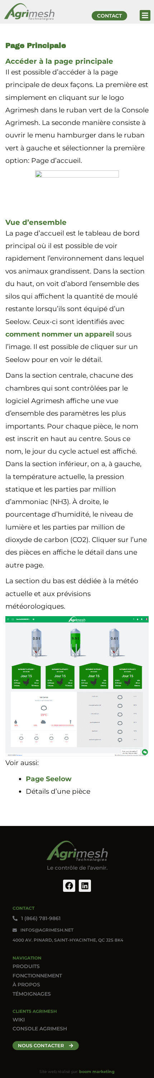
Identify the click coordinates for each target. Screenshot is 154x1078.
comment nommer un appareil (59, 334)
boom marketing (97, 1071)
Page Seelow (49, 779)
